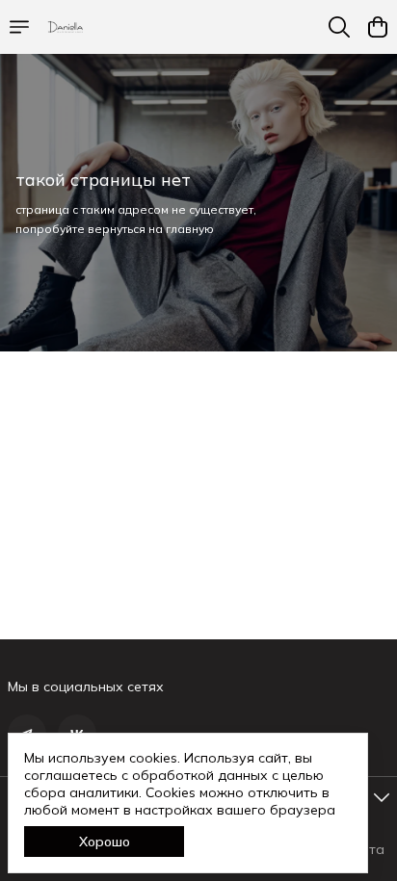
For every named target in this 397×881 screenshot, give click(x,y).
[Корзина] (377, 27)
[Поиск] (339, 27)
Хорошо (104, 841)
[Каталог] (19, 27)
